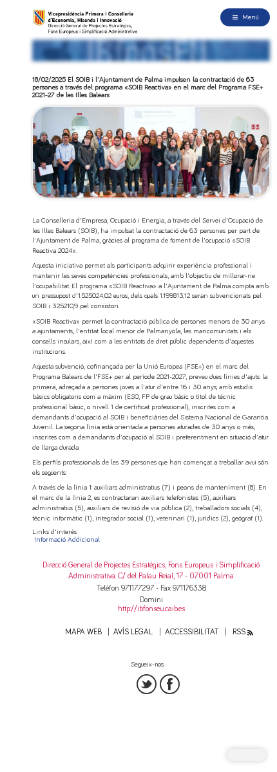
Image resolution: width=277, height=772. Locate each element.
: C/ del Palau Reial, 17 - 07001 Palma (174, 576)
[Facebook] (170, 684)
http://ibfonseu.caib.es (151, 609)
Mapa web (83, 632)
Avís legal (133, 632)
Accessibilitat (192, 632)
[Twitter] (147, 684)
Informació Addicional (67, 539)
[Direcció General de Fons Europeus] (86, 21)
